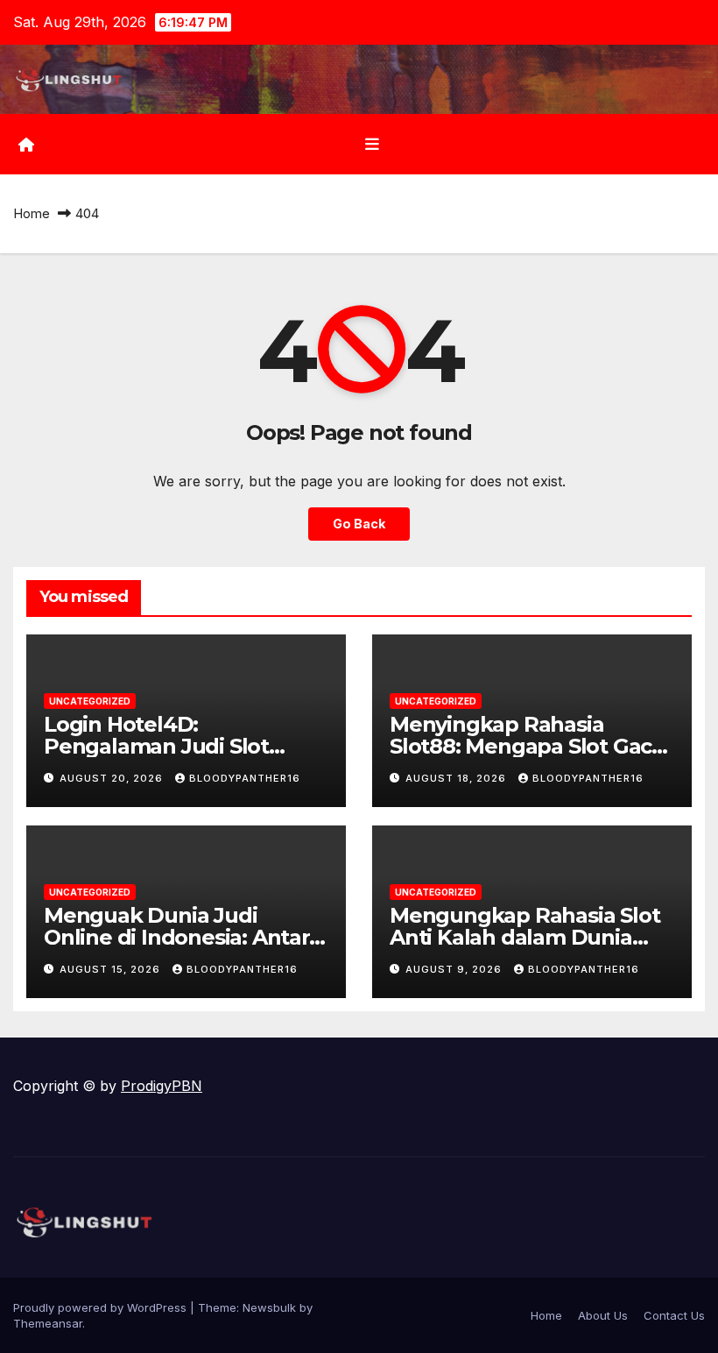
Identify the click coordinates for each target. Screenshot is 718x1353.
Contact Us (674, 1315)
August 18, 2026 (457, 778)
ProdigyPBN (161, 1085)
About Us (603, 1315)
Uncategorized (89, 701)
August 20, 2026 (113, 778)
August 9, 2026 (455, 969)
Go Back (359, 523)
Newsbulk (269, 1307)
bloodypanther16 (244, 778)
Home (31, 213)
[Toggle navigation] (372, 144)
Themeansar (47, 1323)
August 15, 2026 (112, 969)
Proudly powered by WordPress (101, 1307)
